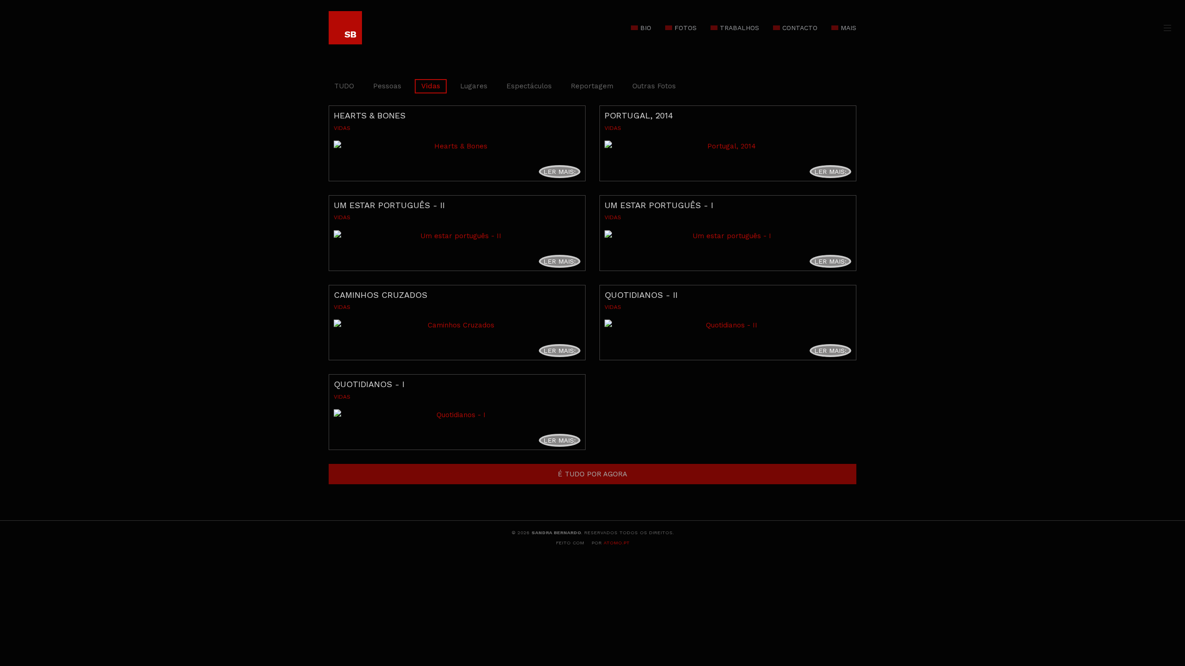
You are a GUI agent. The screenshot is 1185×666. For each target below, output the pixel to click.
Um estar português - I (659, 205)
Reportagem (592, 86)
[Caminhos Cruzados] (457, 325)
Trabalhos (739, 27)
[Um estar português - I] (728, 235)
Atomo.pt (617, 543)
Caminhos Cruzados (380, 295)
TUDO (344, 86)
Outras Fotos (654, 86)
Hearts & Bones (369, 115)
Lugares (473, 86)
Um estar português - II (389, 205)
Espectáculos (529, 86)
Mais (848, 27)
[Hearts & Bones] (457, 146)
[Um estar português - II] (457, 235)
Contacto (799, 27)
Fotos (685, 27)
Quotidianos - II (641, 295)
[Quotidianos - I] (457, 414)
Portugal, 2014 (639, 115)
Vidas (430, 86)
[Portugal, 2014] (728, 146)
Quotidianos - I (369, 384)
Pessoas (387, 86)
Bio (645, 27)
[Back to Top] (1162, 590)
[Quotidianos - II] (728, 325)
